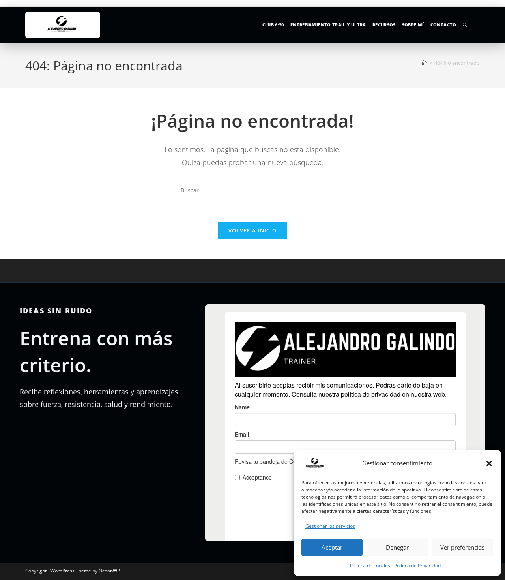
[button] (489, 463)
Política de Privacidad (417, 565)
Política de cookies (370, 565)
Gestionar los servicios (330, 526)
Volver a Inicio (252, 230)
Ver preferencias (462, 547)
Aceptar (332, 547)
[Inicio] (424, 62)
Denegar (397, 547)
